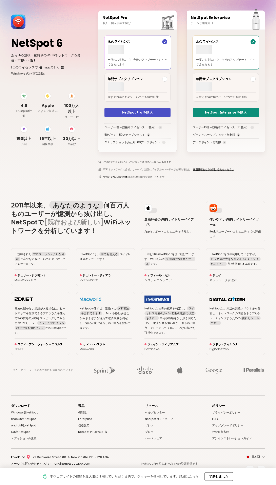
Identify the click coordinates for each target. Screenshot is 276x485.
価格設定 (84, 425)
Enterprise (85, 419)
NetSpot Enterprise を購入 (226, 112)
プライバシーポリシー (226, 412)
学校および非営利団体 (115, 177)
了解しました (219, 476)
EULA (215, 419)
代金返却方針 (220, 432)
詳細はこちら (189, 476)
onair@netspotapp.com (72, 464)
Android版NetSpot (23, 425)
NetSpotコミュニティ (159, 419)
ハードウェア (153, 438)
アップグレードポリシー (227, 425)
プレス (149, 425)
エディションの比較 (24, 438)
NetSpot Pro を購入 (137, 112)
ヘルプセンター (155, 412)
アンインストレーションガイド (232, 438)
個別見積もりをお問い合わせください (213, 169)
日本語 (256, 457)
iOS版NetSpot (20, 432)
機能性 (82, 412)
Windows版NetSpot (24, 412)
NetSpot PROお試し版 (92, 432)
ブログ (149, 432)
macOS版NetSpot (23, 419)
